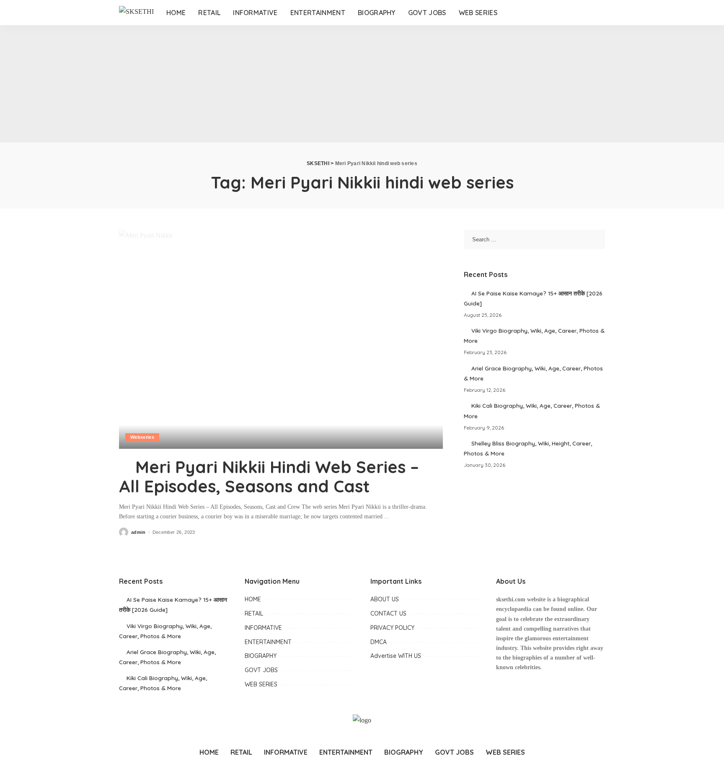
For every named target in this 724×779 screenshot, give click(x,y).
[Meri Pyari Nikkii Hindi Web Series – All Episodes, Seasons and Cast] (281, 339)
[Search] (595, 12)
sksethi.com (510, 599)
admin (138, 532)
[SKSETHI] (136, 12)
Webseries (142, 437)
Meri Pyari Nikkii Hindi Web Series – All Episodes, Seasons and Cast (269, 476)
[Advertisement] (251, 83)
